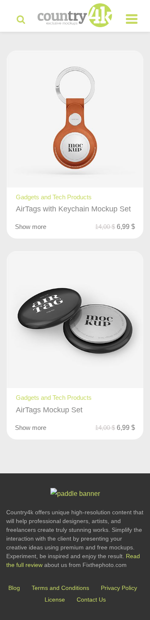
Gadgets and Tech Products (54, 197)
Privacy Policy (119, 587)
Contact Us (91, 599)
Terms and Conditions (60, 587)
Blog (14, 587)
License (55, 599)
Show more (30, 226)
